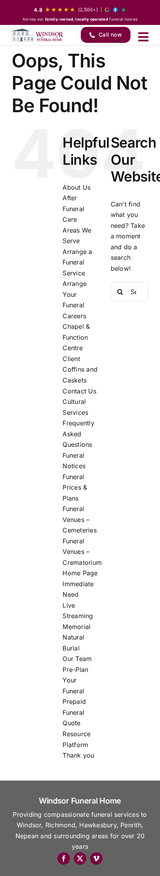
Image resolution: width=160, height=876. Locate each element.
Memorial (76, 627)
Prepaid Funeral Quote (74, 712)
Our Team (77, 659)
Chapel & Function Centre (76, 337)
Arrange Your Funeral (75, 294)
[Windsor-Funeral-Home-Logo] (37, 35)
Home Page (80, 573)
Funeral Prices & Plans (75, 487)
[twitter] (80, 858)
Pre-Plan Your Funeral (75, 680)
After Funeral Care (73, 208)
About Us (76, 187)
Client (71, 359)
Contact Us (79, 391)
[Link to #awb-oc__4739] (143, 37)
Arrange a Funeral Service (77, 262)
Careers (74, 316)
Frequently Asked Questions (78, 433)
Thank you (78, 755)
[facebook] (63, 858)
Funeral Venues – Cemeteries (79, 519)
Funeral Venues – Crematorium (82, 551)
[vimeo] (96, 858)
